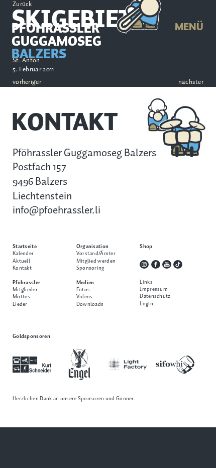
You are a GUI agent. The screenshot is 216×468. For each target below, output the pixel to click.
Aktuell (21, 261)
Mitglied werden (96, 261)
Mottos (22, 296)
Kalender (23, 253)
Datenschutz (155, 296)
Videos (84, 296)
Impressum (154, 289)
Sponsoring (90, 268)
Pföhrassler (26, 282)
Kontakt (22, 268)
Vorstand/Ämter (96, 253)
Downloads (90, 304)
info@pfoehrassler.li (56, 210)
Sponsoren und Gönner (106, 398)
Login (146, 303)
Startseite (25, 246)
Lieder (20, 304)
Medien (85, 282)
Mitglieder (25, 289)
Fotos (83, 289)
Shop (146, 246)
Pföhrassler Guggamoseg (56, 42)
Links (146, 282)
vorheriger (27, 82)
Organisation (92, 246)
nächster (190, 82)
